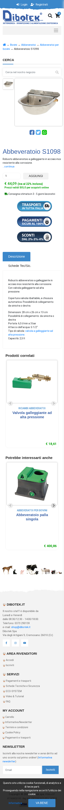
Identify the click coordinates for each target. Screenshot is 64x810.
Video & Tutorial (14, 696)
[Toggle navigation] (32, 30)
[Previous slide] (10, 403)
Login (23, 4)
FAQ (7, 701)
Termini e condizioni (16, 727)
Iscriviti (9, 665)
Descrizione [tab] (16, 256)
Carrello (9, 717)
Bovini (13, 44)
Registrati (41, 4)
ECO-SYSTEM (13, 691)
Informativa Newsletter (18, 722)
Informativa (15, 803)
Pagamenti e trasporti (18, 680)
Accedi (9, 660)
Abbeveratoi (28, 44)
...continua (8, 166)
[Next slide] (53, 403)
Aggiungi (36, 176)
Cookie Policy (12, 732)
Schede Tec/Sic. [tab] (19, 266)
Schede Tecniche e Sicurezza (22, 686)
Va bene (42, 802)
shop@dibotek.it (20, 627)
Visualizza (32, 424)
